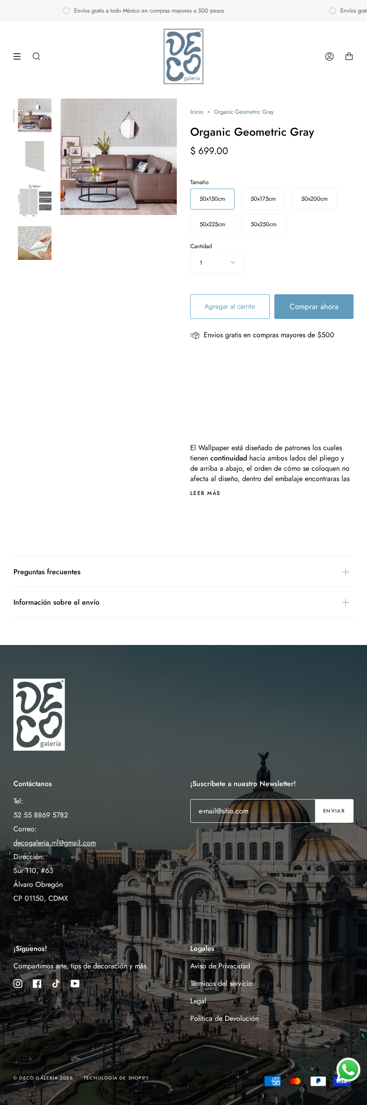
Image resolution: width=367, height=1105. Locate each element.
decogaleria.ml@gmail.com (54, 843)
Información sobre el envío (56, 602)
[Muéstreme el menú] (20, 56)
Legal (198, 1001)
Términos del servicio (221, 983)
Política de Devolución (224, 1018)
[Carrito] (349, 56)
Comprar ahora (314, 306)
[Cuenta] (329, 56)
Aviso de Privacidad (220, 966)
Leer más (205, 493)
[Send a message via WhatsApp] (348, 1070)
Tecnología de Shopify (116, 1078)
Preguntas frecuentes (47, 572)
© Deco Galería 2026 (43, 1078)
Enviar (334, 810)
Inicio (196, 111)
